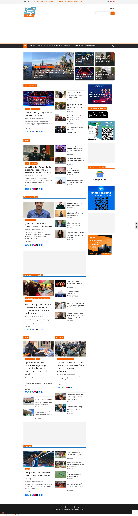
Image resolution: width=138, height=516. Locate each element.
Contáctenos (79, 45)
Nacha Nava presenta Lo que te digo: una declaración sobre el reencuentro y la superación (75, 180)
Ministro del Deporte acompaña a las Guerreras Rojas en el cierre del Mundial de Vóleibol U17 (75, 485)
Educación (59, 359)
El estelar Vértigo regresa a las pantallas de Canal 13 (84, 75)
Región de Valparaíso (30, 359)
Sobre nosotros (90, 45)
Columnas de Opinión (30, 220)
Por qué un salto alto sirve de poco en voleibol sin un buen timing (84, 60)
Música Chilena (34, 163)
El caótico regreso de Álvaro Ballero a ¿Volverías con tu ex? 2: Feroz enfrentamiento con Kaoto (75, 106)
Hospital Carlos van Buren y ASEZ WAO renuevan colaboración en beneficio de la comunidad (43, 413)
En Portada (35, 67)
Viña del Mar (42, 67)
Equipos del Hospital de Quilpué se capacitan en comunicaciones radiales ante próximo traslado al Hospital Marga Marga (43, 401)
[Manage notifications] (3, 513)
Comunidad (28, 67)
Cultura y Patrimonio (30, 298)
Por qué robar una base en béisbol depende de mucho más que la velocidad (75, 464)
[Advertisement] (69, 31)
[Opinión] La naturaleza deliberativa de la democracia (38, 225)
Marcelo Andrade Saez (39, 77)
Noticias (31, 45)
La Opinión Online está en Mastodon (10, 515)
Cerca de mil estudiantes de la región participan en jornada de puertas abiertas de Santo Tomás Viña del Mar (75, 397)
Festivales (67, 45)
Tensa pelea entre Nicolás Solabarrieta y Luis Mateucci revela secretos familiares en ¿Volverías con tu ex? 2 (104, 73)
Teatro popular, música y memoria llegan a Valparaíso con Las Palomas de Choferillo (75, 283)
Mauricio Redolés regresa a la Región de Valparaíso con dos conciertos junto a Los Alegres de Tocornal (75, 149)
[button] (34, 46)
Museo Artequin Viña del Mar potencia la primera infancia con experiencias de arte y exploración (38, 308)
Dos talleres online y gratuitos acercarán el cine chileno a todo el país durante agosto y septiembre (75, 316)
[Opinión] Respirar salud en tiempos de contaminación (74, 204)
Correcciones (70, 507)
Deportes (28, 469)
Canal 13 (27, 109)
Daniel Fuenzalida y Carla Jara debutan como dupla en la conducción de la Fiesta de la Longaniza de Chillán (75, 130)
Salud (38, 359)
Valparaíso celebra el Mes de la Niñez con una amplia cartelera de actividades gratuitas (75, 305)
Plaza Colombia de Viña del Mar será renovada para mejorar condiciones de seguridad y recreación (46, 72)
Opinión (40, 45)
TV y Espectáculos (35, 109)
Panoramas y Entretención (43, 298)
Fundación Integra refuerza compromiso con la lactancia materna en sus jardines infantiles (74, 408)
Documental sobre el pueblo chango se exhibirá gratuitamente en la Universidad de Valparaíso (74, 294)
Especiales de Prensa (53, 45)
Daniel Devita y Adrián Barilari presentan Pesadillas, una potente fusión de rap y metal (103, 59)
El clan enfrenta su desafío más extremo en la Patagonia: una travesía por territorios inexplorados (75, 118)
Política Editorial (60, 507)
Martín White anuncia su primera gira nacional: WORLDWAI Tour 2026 (73, 170)
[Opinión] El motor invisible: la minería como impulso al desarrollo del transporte (75, 223)
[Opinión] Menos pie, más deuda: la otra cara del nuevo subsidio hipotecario (75, 213)
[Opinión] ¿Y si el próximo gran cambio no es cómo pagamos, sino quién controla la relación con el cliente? (75, 234)
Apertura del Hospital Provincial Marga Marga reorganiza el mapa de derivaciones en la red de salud (36, 368)
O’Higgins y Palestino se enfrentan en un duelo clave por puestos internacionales (75, 454)
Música (27, 163)
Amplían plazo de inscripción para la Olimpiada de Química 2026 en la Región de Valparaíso (70, 366)
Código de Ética (79, 507)
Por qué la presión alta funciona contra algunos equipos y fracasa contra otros (75, 474)
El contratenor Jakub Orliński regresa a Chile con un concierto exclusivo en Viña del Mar (75, 160)
